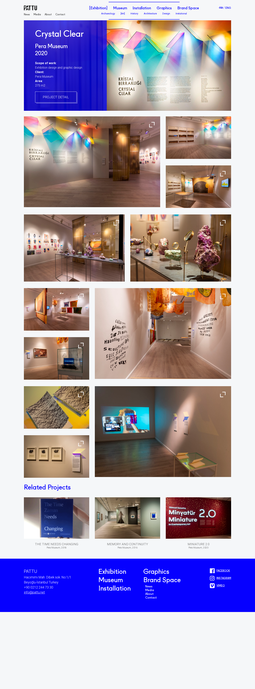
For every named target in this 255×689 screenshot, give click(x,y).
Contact (60, 14)
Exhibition (98, 8)
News (27, 14)
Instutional (181, 13)
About (48, 14)
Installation (142, 8)
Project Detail (56, 97)
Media (37, 14)
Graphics (164, 8)
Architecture (150, 13)
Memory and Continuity (127, 544)
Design (166, 13)
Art (122, 13)
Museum (120, 8)
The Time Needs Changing (56, 544)
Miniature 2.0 (198, 544)
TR (221, 8)
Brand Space (188, 8)
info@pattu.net (34, 592)
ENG (228, 8)
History (134, 13)
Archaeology (108, 13)
